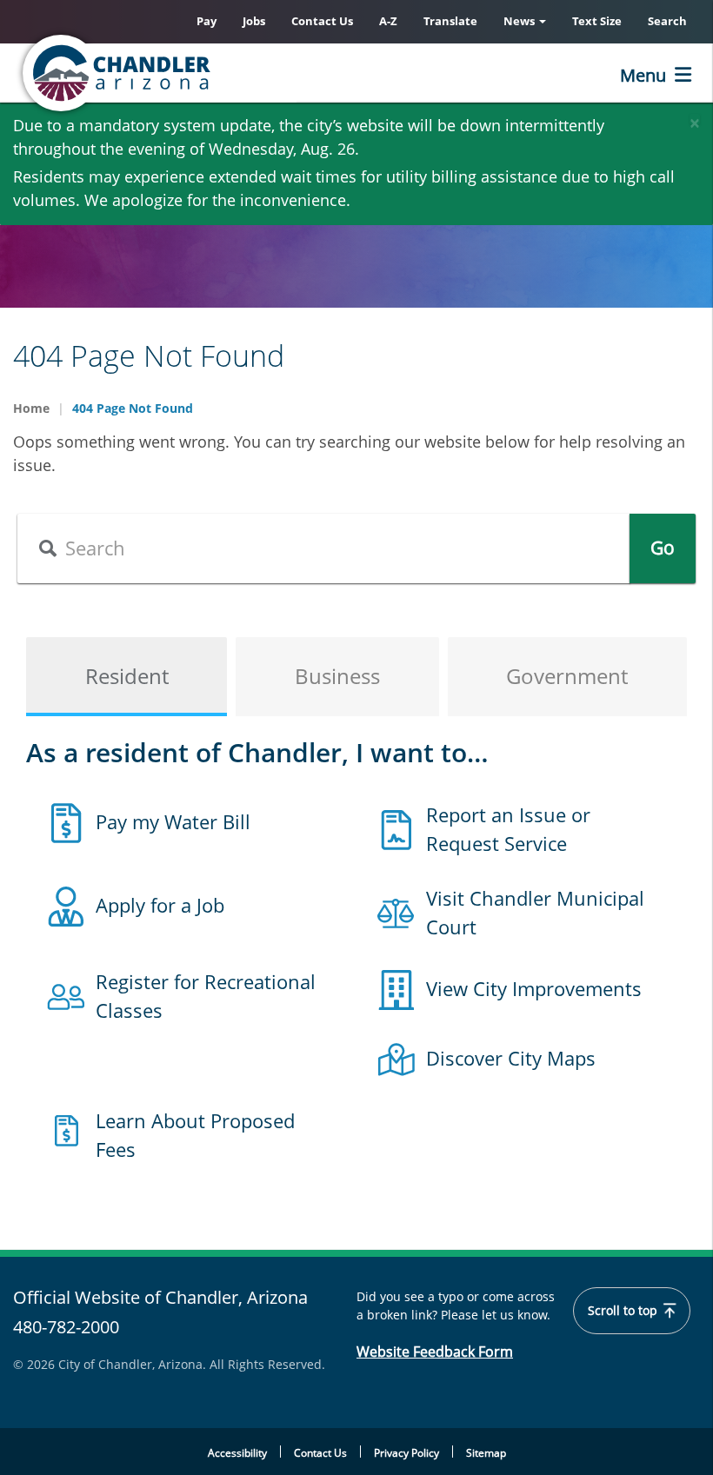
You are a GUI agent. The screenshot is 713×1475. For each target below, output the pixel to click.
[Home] (187, 73)
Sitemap (486, 1452)
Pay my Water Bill (173, 821)
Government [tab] (567, 675)
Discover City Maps (511, 1058)
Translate (450, 21)
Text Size (597, 21)
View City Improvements (534, 988)
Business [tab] (337, 675)
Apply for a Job (160, 905)
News (520, 21)
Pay (207, 21)
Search (667, 21)
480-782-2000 (66, 1327)
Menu (643, 75)
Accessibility (237, 1452)
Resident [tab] (127, 675)
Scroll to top (624, 1311)
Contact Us (322, 21)
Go (662, 547)
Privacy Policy (406, 1452)
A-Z (388, 21)
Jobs (254, 21)
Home (31, 408)
